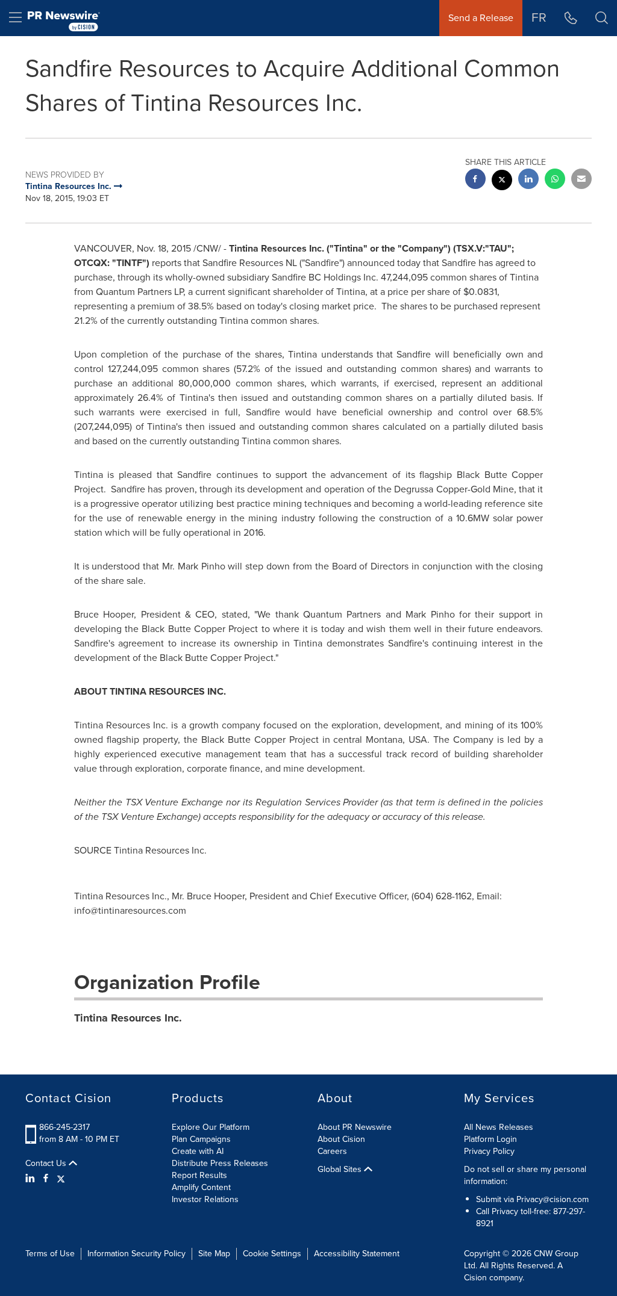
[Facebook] (45, 1179)
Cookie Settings (272, 1253)
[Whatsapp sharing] (555, 180)
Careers (332, 1151)
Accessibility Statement (356, 1253)
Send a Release (480, 18)
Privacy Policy (489, 1151)
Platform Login (490, 1139)
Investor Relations (205, 1199)
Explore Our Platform (210, 1127)
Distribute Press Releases (220, 1163)
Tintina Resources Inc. (128, 1018)
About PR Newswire (355, 1127)
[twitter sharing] (502, 181)
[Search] (601, 18)
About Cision (341, 1139)
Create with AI (198, 1151)
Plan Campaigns (201, 1139)
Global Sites (341, 1170)
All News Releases (498, 1127)
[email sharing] (581, 180)
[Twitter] (61, 1179)
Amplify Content (201, 1187)
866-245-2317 (64, 1127)
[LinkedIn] (31, 1179)
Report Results (199, 1175)
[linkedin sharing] (528, 180)
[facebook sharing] (475, 180)
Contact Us (47, 1164)
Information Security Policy (136, 1253)
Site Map (214, 1253)
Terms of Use (50, 1253)
